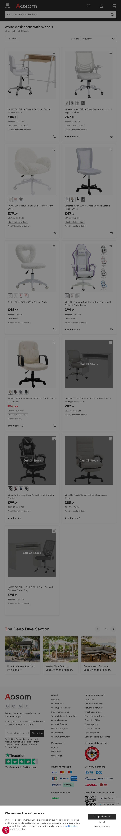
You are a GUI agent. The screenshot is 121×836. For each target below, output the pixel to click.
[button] (5, 830)
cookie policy (71, 826)
